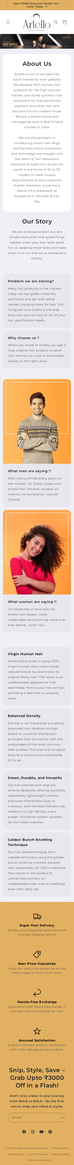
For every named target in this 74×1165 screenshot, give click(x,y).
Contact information (39, 1160)
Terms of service (38, 1154)
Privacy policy (16, 1154)
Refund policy (60, 1148)
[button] (8, 22)
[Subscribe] (61, 1117)
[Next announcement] (66, 5)
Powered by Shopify (36, 1148)
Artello (19, 1148)
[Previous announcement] (7, 5)
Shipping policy (61, 1154)
